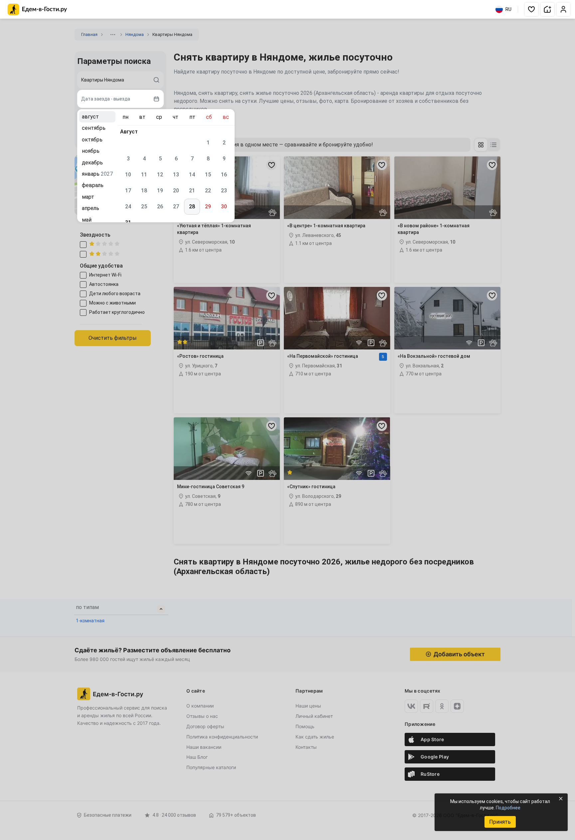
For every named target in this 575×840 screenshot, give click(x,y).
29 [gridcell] (208, 206)
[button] (531, 9)
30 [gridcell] (224, 206)
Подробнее (508, 807)
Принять (500, 822)
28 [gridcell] (192, 206)
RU (508, 9)
